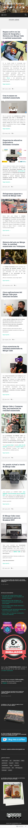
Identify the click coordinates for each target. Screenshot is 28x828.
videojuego (4, 770)
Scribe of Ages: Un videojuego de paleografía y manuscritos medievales (13, 613)
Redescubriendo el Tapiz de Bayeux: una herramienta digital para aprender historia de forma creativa (12, 602)
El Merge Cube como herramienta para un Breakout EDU (12, 518)
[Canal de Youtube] (11, 7)
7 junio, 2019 (7, 568)
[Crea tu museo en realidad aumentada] (14, 107)
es (24, 171)
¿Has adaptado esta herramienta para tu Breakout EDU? (14, 493)
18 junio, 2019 (7, 457)
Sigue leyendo (7, 84)
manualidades (5, 765)
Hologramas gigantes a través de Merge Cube (12, 194)
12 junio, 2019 (7, 509)
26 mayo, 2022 (7, 133)
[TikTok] (20, 7)
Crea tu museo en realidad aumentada (11, 97)
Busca (25, 15)
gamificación (4, 763)
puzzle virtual (9, 445)
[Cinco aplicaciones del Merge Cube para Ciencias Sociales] (14, 308)
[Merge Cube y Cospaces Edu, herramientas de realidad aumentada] (14, 423)
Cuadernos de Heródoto (14, 3)
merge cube (16, 765)
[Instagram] (17, 7)
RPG (13, 767)
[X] (14, 7)
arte (10, 760)
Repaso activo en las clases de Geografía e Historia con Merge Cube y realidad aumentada (13, 35)
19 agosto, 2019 (7, 339)
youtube (10, 770)
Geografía (11, 763)
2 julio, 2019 (6, 399)
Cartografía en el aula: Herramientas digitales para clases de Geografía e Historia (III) (14, 610)
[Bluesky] (23, 7)
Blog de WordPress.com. (14, 823)
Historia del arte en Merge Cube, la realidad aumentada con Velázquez (14, 244)
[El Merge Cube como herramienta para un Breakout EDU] (14, 532)
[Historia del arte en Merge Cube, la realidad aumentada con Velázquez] (14, 256)
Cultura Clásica (16, 760)
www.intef (20, 171)
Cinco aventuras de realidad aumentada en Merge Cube (12, 348)
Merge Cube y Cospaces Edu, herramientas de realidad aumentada (13, 408)
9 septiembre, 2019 (8, 285)
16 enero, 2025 (7, 88)
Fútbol (22, 760)
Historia (16, 763)
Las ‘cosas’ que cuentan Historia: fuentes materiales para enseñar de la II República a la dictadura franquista (13, 597)
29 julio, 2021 (7, 186)
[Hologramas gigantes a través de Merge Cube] (14, 206)
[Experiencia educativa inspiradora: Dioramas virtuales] (14, 155)
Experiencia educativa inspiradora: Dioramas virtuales (12, 142)
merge (11, 765)
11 (14, 339)
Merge (8, 78)
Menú (5, 15)
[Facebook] (4, 7)
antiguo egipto (5, 760)
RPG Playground (19, 767)
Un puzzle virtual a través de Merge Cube (14, 465)
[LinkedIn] (8, 7)
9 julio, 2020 (6, 235)
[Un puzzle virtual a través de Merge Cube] (14, 479)
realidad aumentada (6, 767)
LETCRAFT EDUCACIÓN (7, 670)
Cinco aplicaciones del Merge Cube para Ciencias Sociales (12, 294)
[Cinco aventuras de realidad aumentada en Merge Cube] (14, 363)
